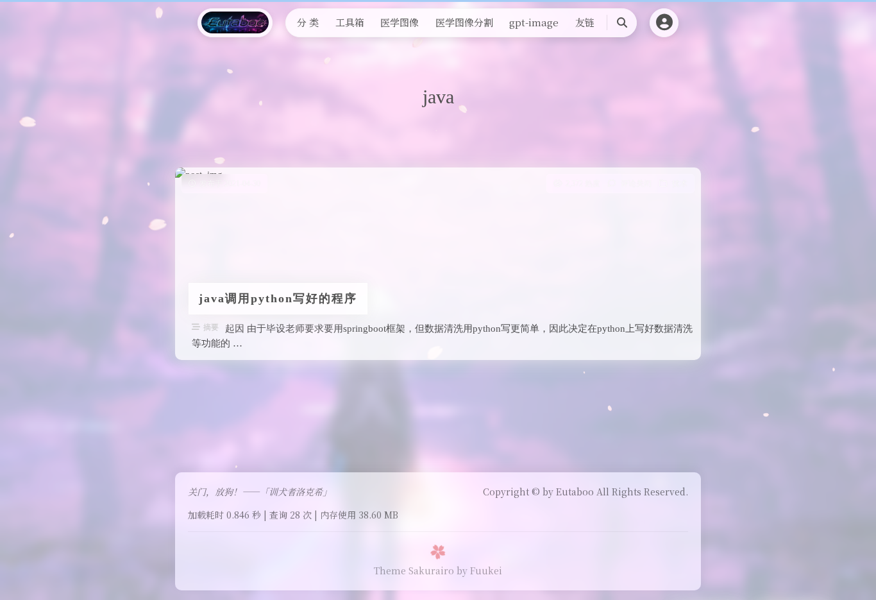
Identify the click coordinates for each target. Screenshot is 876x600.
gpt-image (534, 22)
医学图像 (399, 22)
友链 (584, 22)
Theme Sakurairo (414, 570)
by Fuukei (479, 570)
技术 (679, 183)
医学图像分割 (464, 22)
